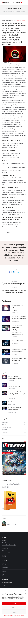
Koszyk (5, 571)
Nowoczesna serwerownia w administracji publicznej (19, 317)
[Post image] (6, 308)
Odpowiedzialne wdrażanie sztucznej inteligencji (19, 351)
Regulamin (6, 575)
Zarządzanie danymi (7, 582)
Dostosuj (14, 612)
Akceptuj (14, 603)
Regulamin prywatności (19, 615)
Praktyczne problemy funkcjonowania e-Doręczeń (17, 308)
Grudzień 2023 (21, 20)
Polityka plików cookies (8, 615)
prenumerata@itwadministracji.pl (10, 552)
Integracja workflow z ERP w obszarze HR (19, 359)
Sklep (4, 564)
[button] (25, 590)
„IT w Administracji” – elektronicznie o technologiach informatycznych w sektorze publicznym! (17, 330)
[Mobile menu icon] (24, 2)
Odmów (14, 607)
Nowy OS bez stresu (17, 340)
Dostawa (5, 567)
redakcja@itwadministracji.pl (9, 545)
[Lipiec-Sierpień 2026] (14, 458)
